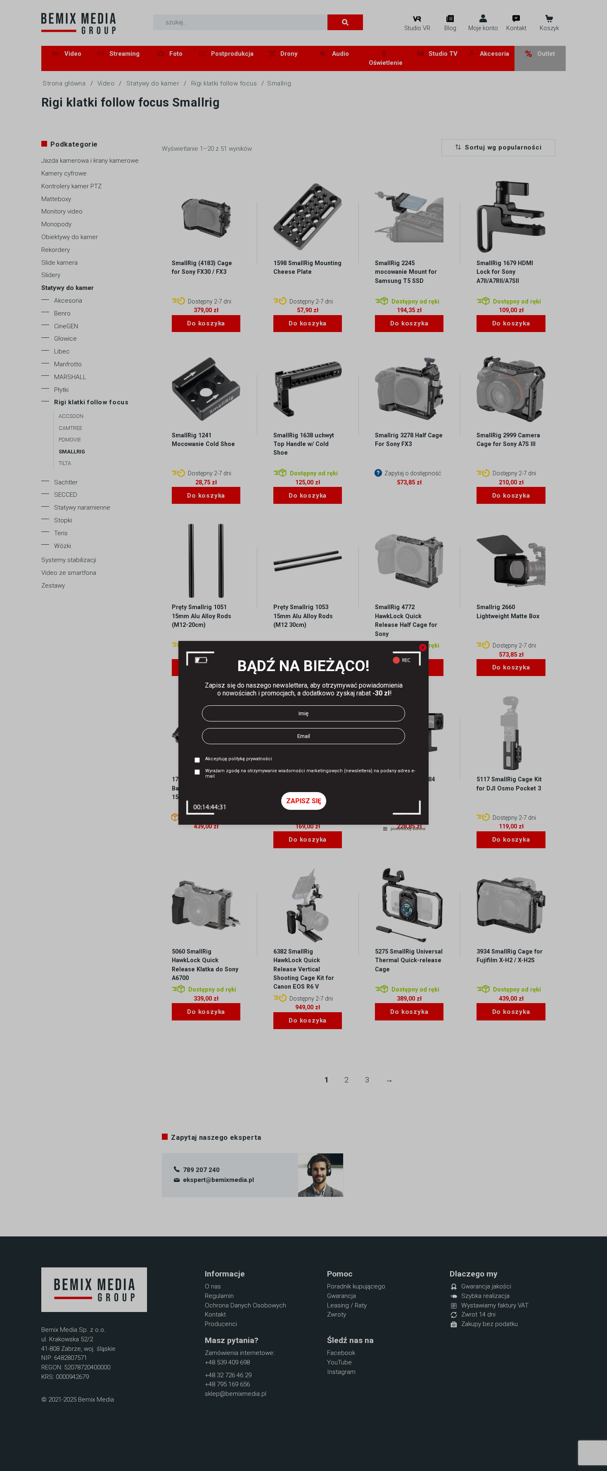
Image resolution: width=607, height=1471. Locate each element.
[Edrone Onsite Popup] (303, 735)
